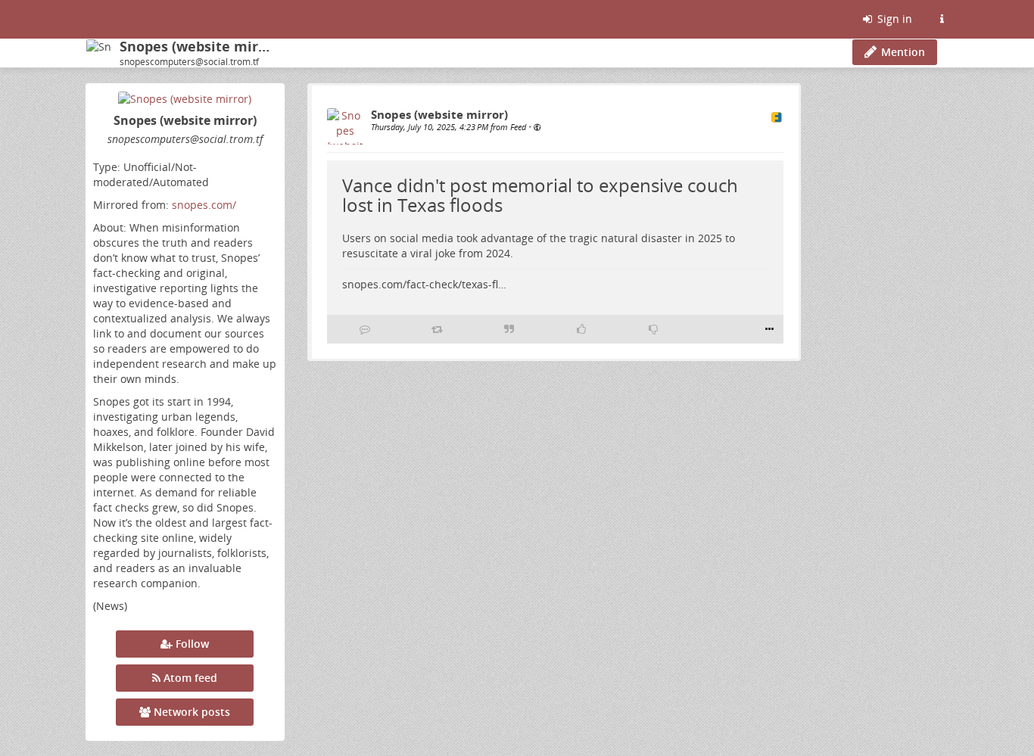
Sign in (893, 18)
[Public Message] (537, 126)
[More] (769, 329)
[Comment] (365, 329)
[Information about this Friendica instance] (941, 19)
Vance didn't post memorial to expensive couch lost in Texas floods (540, 195)
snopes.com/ (204, 205)
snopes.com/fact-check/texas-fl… (424, 284)
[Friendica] (87, 19)
